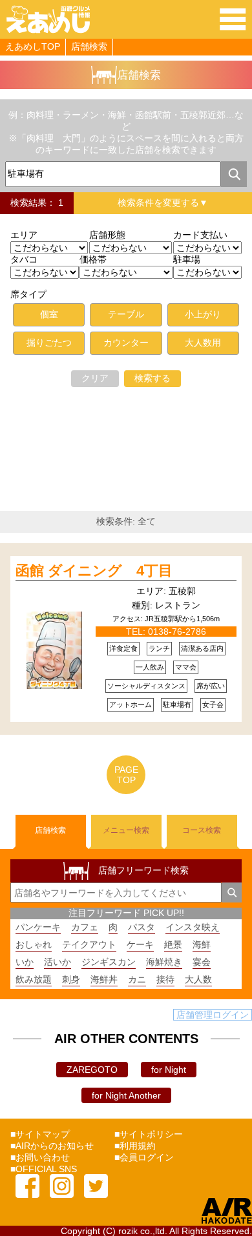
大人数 (198, 979)
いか (25, 962)
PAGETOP (126, 774)
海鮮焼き (164, 962)
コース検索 (201, 830)
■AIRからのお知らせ (52, 1146)
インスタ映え (192, 927)
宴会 (202, 962)
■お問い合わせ (40, 1157)
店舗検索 (89, 46)
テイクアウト (89, 944)
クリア (95, 378)
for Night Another (126, 1095)
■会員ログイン (144, 1157)
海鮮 (202, 944)
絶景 (173, 944)
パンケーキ (38, 927)
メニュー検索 (126, 830)
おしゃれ (34, 944)
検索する (152, 378)
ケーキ (140, 944)
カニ (137, 979)
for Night (168, 1069)
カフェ (84, 927)
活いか (57, 962)
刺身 (71, 979)
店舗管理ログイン (212, 1015)
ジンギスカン (108, 962)
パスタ (141, 927)
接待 (165, 979)
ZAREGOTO (92, 1069)
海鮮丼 (104, 979)
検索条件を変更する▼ (163, 202)
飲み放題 (34, 979)
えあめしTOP (32, 46)
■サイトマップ (40, 1134)
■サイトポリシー (148, 1134)
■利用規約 (135, 1146)
